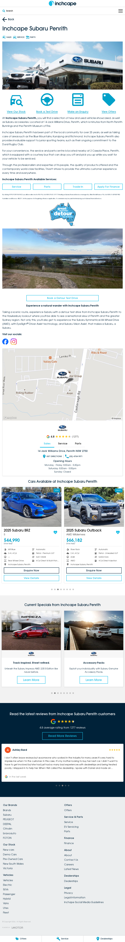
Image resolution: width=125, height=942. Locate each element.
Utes (5, 907)
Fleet (6, 912)
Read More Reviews (62, 736)
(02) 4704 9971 (76, 456)
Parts (47, 186)
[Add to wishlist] (55, 532)
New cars (8, 849)
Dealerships (71, 881)
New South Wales (13, 863)
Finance (69, 843)
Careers (69, 864)
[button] (62, 763)
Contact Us (71, 859)
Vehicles (8, 880)
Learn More (31, 680)
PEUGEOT (8, 819)
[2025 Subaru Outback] (94, 507)
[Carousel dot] (52, 589)
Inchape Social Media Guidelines (84, 902)
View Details (31, 578)
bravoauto (9, 833)
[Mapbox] (10, 418)
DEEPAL (7, 824)
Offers (67, 810)
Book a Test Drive (47, 111)
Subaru (7, 814)
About (68, 855)
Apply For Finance (108, 186)
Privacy (68, 892)
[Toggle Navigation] (120, 11)
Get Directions (54, 456)
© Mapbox (116, 418)
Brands (7, 810)
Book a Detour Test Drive (62, 298)
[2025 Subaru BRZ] (31, 507)
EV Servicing (71, 826)
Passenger (9, 894)
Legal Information (74, 897)
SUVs (5, 889)
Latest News (71, 869)
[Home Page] (62, 3)
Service (16, 186)
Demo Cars (9, 854)
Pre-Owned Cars (13, 859)
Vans (6, 903)
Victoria (7, 868)
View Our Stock (16, 111)
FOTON (7, 837)
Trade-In (78, 186)
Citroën (7, 828)
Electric (7, 884)
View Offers (109, 111)
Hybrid (7, 898)
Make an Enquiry (78, 111)
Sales (47, 443)
